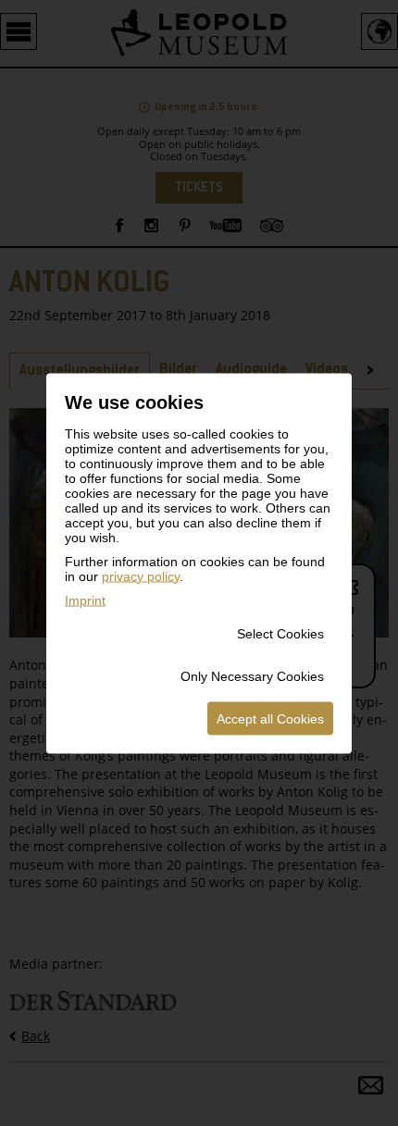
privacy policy (141, 575)
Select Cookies (280, 632)
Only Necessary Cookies (252, 675)
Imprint (85, 599)
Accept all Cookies (270, 718)
